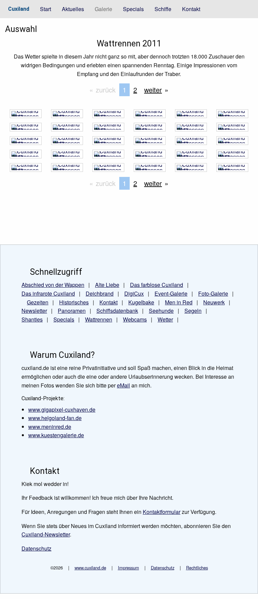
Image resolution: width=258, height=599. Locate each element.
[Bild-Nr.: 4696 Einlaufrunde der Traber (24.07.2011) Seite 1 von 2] (232, 169)
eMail (123, 385)
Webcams (135, 319)
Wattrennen (98, 319)
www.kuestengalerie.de (56, 435)
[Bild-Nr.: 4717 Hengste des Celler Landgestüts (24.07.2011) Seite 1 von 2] (108, 129)
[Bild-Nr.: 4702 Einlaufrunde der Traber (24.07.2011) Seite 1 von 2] (232, 156)
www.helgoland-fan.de (55, 418)
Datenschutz (162, 567)
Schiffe (163, 9)
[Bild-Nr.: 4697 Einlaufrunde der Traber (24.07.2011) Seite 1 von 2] (191, 169)
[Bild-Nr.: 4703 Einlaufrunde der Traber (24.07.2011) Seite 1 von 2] (191, 156)
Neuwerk (214, 302)
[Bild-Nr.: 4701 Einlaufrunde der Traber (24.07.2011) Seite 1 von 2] (25, 169)
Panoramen (72, 310)
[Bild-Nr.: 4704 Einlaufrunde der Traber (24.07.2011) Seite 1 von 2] (149, 156)
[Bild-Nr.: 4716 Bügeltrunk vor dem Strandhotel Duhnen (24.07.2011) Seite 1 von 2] (149, 129)
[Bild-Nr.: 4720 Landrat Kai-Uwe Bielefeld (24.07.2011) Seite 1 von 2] (232, 115)
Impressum (128, 567)
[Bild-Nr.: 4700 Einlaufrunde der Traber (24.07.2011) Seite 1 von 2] (67, 169)
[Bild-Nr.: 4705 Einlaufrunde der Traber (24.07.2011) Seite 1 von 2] (108, 156)
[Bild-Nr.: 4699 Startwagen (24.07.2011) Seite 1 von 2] (108, 169)
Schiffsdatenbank (117, 310)
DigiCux (134, 293)
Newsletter (34, 310)
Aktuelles (73, 9)
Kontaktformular (161, 512)
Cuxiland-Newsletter (46, 534)
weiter (153, 90)
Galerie (103, 9)
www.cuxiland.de (90, 567)
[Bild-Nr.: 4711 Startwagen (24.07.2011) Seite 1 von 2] (108, 142)
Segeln (193, 310)
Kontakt (191, 9)
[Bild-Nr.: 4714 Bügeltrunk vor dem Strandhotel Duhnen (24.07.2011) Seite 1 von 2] (232, 129)
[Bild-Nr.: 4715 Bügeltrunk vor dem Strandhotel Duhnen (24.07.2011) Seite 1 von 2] (191, 129)
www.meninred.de (49, 426)
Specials (133, 9)
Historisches (74, 302)
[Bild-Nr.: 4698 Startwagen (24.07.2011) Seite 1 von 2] (149, 169)
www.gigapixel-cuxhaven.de (61, 409)
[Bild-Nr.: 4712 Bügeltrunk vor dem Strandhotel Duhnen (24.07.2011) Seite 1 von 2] (67, 142)
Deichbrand (100, 293)
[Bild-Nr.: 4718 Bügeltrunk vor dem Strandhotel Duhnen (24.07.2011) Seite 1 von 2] (67, 129)
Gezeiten (37, 302)
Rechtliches (197, 567)
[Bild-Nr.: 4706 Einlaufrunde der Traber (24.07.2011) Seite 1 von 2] (67, 156)
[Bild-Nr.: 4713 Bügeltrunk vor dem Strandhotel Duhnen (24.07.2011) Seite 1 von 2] (25, 142)
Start (45, 9)
